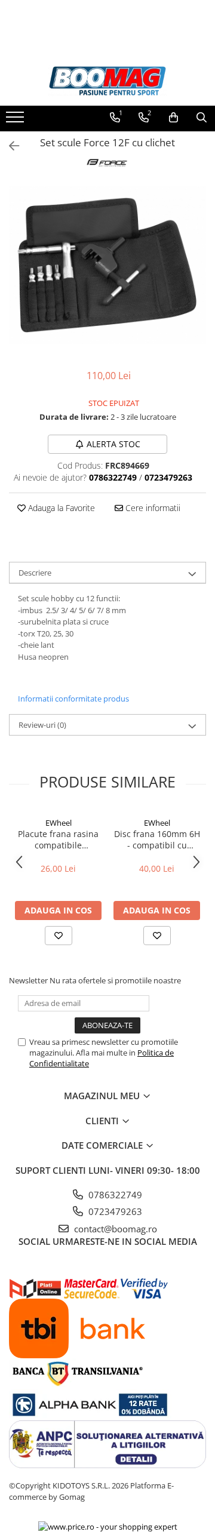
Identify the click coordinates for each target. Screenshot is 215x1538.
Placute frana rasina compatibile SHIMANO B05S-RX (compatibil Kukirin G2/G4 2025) (58, 839)
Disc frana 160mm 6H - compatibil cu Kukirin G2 (157, 839)
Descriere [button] (35, 572)
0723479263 (114, 1211)
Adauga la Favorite (60, 507)
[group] (107, 265)
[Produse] (16, 121)
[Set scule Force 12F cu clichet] (107, 265)
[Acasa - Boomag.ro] (107, 81)
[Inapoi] (9, 146)
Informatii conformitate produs (73, 698)
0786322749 (114, 1195)
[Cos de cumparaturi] (173, 118)
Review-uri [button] (42, 724)
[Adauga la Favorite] (58, 935)
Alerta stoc (113, 444)
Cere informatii (151, 507)
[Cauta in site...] (201, 118)
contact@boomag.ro (114, 1229)
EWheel (58, 822)
